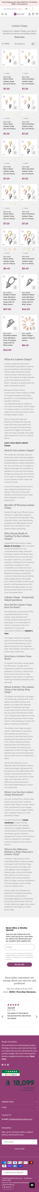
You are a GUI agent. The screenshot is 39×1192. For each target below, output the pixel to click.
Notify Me (19, 964)
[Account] (29, 14)
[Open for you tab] (32, 1185)
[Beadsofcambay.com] (19, 14)
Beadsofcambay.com (14, 1178)
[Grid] (33, 44)
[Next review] (36, 1016)
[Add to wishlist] (4, 51)
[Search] (7, 14)
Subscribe (19, 1149)
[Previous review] (2, 1016)
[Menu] (2, 14)
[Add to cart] (15, 62)
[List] (36, 44)
